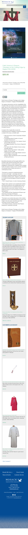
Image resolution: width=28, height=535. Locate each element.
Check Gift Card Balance (8, 492)
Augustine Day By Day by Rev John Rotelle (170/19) (13, 349)
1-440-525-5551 (15, 487)
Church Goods (20, 472)
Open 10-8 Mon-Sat (19, 492)
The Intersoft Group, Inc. (17, 497)
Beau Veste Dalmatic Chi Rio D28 (9, 415)
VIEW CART (14, 5)
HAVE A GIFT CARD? (20, 5)
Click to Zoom (14, 57)
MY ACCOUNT (9, 5)
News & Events (7, 475)
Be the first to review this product (8, 71)
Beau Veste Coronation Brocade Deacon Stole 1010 (13, 381)
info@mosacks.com (14, 488)
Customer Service (19, 475)
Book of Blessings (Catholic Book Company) (12, 279)
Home (14, 492)
